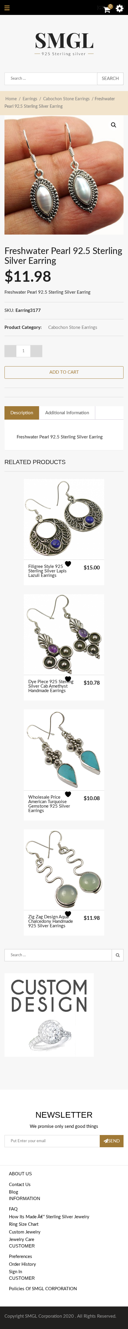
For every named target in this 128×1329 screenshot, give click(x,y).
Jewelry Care (21, 1239)
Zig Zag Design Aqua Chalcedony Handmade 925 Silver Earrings (50, 921)
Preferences (20, 1256)
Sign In (15, 1272)
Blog (13, 1192)
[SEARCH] (118, 955)
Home (11, 99)
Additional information (67, 413)
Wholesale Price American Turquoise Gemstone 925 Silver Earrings (49, 804)
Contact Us (20, 1184)
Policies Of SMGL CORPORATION (43, 1289)
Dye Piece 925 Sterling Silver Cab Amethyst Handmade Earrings (51, 686)
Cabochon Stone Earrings (66, 99)
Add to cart (64, 372)
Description (21, 413)
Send (114, 1141)
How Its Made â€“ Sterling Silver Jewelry (49, 1217)
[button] (113, 125)
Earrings (30, 99)
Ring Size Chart (23, 1224)
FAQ (13, 1209)
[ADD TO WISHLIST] (71, 567)
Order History (22, 1264)
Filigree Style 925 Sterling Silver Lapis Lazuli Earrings (47, 571)
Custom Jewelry (24, 1232)
